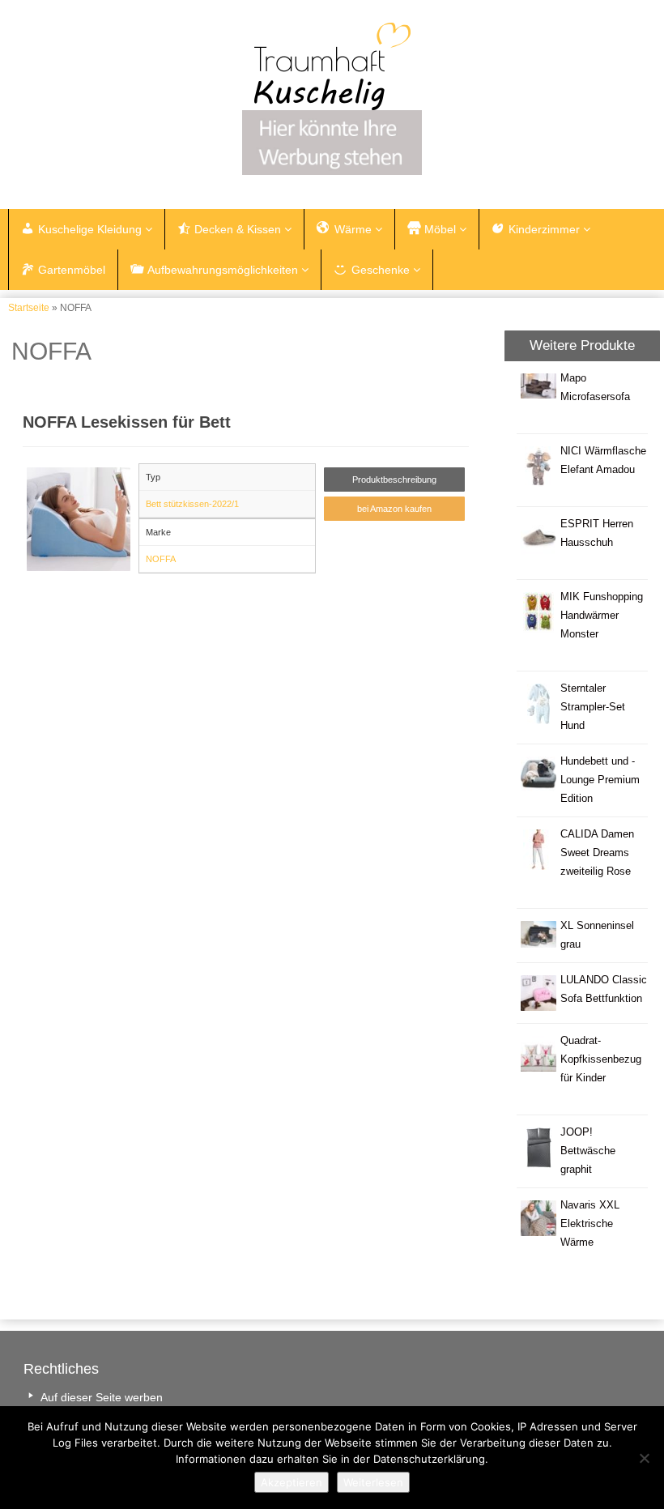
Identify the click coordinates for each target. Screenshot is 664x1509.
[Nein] (644, 1458)
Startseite (28, 307)
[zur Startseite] (332, 66)
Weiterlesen (373, 1482)
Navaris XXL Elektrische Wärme (589, 1224)
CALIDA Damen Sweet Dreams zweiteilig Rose (597, 853)
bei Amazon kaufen (394, 509)
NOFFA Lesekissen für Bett (127, 422)
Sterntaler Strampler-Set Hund (592, 707)
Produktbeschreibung (394, 479)
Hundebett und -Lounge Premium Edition (600, 780)
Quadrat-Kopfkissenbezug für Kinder (600, 1059)
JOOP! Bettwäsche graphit (587, 1151)
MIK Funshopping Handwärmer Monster (601, 615)
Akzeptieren (291, 1482)
